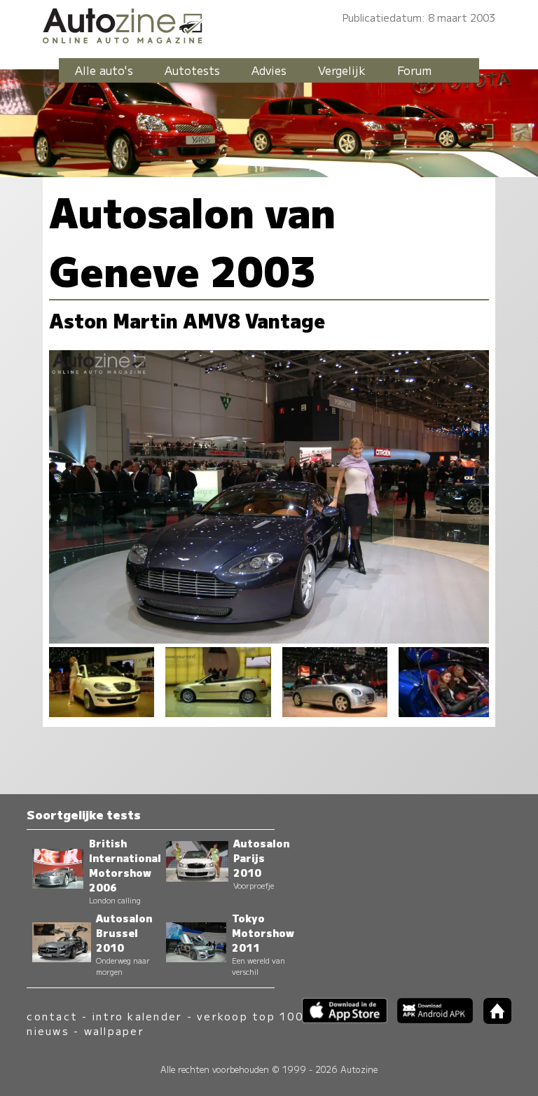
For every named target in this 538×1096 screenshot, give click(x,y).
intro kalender (137, 1015)
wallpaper (114, 1030)
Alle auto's (104, 70)
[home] (492, 1019)
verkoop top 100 (250, 1015)
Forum (414, 70)
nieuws (48, 1030)
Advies (269, 70)
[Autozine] (269, 23)
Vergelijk (342, 70)
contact (52, 1015)
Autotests (192, 70)
